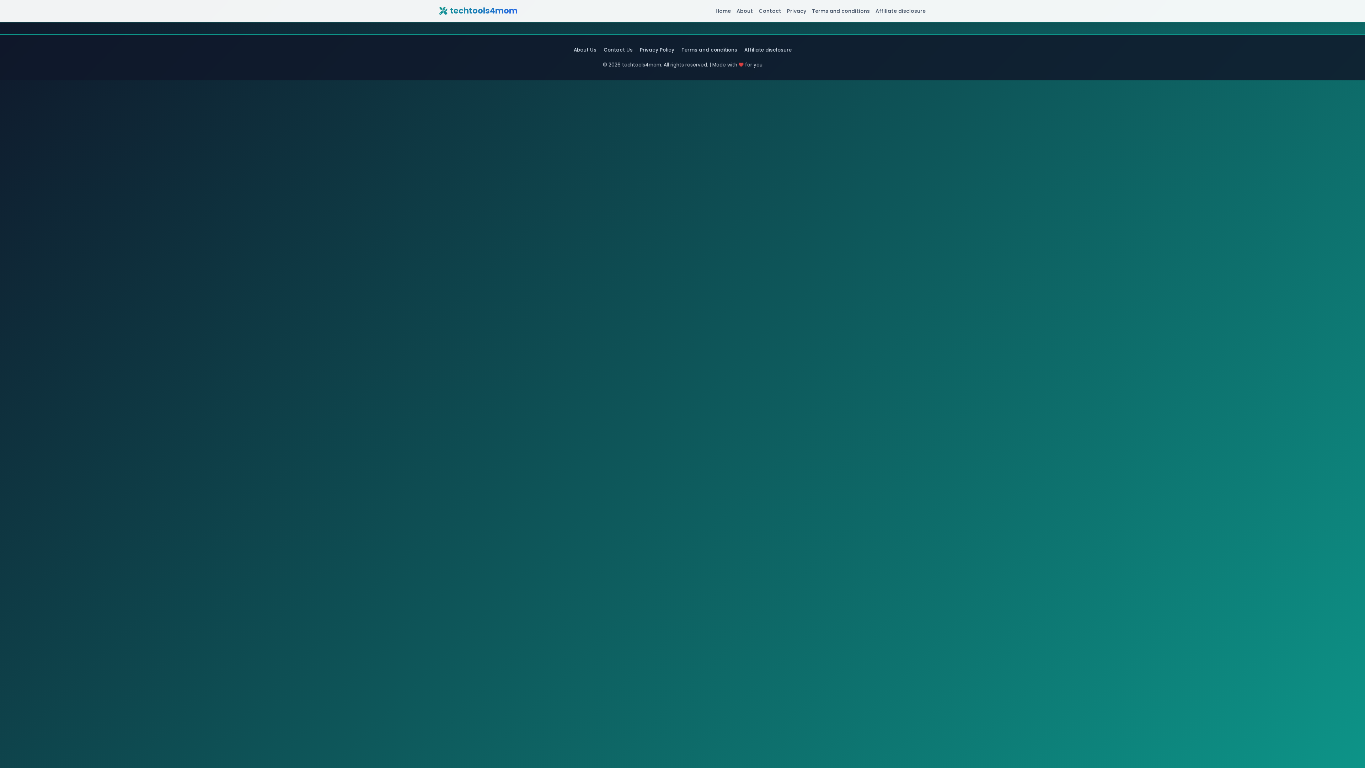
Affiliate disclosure (901, 11)
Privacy (796, 11)
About (745, 11)
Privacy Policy (657, 50)
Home (723, 11)
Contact (770, 11)
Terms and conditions (841, 11)
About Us (585, 50)
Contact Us (618, 50)
